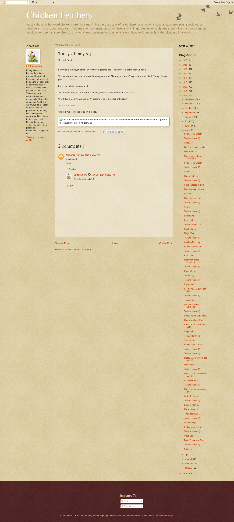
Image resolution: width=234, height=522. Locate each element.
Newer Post (62, 243)
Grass (187, 207)
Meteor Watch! (191, 409)
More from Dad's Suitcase (191, 261)
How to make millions (194, 189)
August (188, 117)
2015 (185, 91)
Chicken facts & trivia (194, 185)
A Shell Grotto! (191, 380)
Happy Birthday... (192, 176)
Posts (126, 501)
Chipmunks (189, 331)
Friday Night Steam (193, 134)
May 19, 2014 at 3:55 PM (88, 155)
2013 (185, 473)
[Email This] (107, 131)
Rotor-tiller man (191, 271)
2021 (185, 65)
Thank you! (189, 300)
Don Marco (189, 365)
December (190, 99)
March (188, 459)
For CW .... (189, 193)
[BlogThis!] (111, 131)
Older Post (166, 243)
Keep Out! (189, 220)
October (189, 108)
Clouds (187, 171)
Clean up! (188, 436)
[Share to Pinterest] (122, 131)
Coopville (188, 143)
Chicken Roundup (192, 242)
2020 (185, 69)
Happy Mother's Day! (193, 320)
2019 (185, 73)
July (187, 121)
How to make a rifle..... (194, 198)
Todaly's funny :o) (192, 336)
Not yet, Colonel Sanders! (191, 305)
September (190, 112)
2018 (185, 78)
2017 (185, 82)
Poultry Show (190, 229)
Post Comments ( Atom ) (79, 249)
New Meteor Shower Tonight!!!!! (193, 157)
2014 (185, 95)
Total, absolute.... (192, 414)
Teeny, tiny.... (190, 275)
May (187, 130)
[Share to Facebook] (118, 131)
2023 (185, 60)
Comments (128, 506)
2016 (185, 87)
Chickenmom (80, 175)
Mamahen (70, 155)
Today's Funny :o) (192, 224)
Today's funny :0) (192, 138)
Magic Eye (189, 233)
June (187, 126)
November (190, 104)
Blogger (169, 516)
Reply (68, 163)
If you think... (190, 284)
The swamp (189, 340)
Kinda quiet (189, 255)
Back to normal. (191, 405)
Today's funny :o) (192, 211)
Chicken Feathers (59, 14)
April (187, 454)
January (189, 468)
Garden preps (190, 422)
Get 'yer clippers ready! (195, 147)
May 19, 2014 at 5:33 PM (103, 175)
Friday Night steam (193, 344)
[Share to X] (115, 131)
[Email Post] (102, 131)
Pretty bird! (189, 216)
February (189, 463)
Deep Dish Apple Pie (193, 440)
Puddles (188, 449)
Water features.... (192, 396)
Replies (72, 169)
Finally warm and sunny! (195, 316)
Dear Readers (190, 151)
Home (114, 243)
